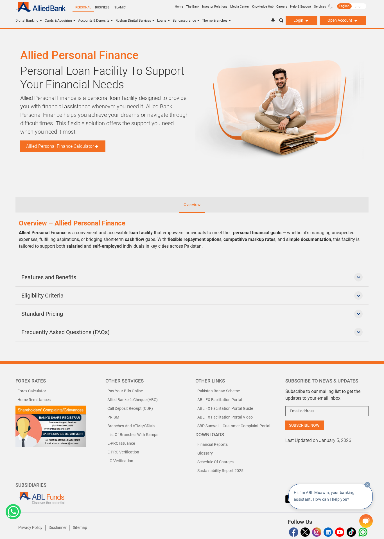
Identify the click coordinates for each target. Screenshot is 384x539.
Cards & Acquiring (58, 21)
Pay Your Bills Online (125, 391)
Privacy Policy (30, 527)
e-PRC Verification (123, 452)
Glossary (205, 453)
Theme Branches (214, 21)
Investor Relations (214, 6)
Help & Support (300, 6)
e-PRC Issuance (121, 443)
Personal (83, 7)
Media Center (239, 6)
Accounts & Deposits (93, 21)
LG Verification (120, 461)
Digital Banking (27, 21)
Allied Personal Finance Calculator (60, 146)
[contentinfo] (367, 484)
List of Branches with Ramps (132, 434)
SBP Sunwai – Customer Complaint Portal (233, 426)
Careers (281, 6)
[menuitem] (344, 6)
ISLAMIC (120, 7)
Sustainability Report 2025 (220, 470)
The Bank (192, 6)
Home (179, 6)
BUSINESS (102, 7)
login (298, 20)
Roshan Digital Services (133, 21)
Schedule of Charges (215, 462)
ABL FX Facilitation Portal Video (225, 417)
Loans (161, 21)
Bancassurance (184, 21)
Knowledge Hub (263, 6)
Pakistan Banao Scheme (218, 391)
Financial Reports (212, 444)
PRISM (113, 417)
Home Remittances (34, 399)
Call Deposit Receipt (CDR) (130, 408)
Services (320, 6)
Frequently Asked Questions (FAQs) (65, 332)
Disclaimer (58, 527)
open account (340, 20)
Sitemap (80, 527)
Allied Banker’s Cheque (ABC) (132, 399)
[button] (13, 511)
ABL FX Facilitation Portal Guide (225, 408)
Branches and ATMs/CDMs (131, 426)
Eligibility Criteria (42, 295)
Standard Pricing (42, 313)
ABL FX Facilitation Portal (219, 399)
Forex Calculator (31, 391)
